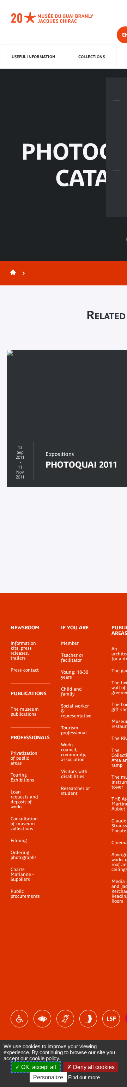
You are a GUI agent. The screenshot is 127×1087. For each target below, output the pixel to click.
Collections (91, 57)
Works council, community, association (73, 752)
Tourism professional (74, 730)
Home (11, 273)
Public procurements (25, 894)
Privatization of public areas (24, 758)
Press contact (25, 670)
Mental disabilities (88, 1018)
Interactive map (116, 182)
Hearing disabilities (65, 1018)
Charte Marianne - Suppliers (22, 874)
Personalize (48, 1077)
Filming (19, 840)
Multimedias (116, 159)
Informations (116, 112)
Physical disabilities (19, 1018)
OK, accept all (38, 1067)
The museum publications (25, 712)
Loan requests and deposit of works (24, 799)
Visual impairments (42, 1018)
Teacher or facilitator (72, 658)
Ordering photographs (24, 855)
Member (70, 643)
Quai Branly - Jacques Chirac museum (60, 17)
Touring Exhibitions (22, 778)
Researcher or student (75, 791)
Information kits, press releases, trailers (23, 651)
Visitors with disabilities (74, 774)
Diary (116, 135)
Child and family (71, 692)
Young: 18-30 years (74, 675)
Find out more (84, 1077)
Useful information (33, 57)
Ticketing (116, 89)
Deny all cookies (93, 1067)
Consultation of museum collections (24, 823)
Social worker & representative (75, 711)
